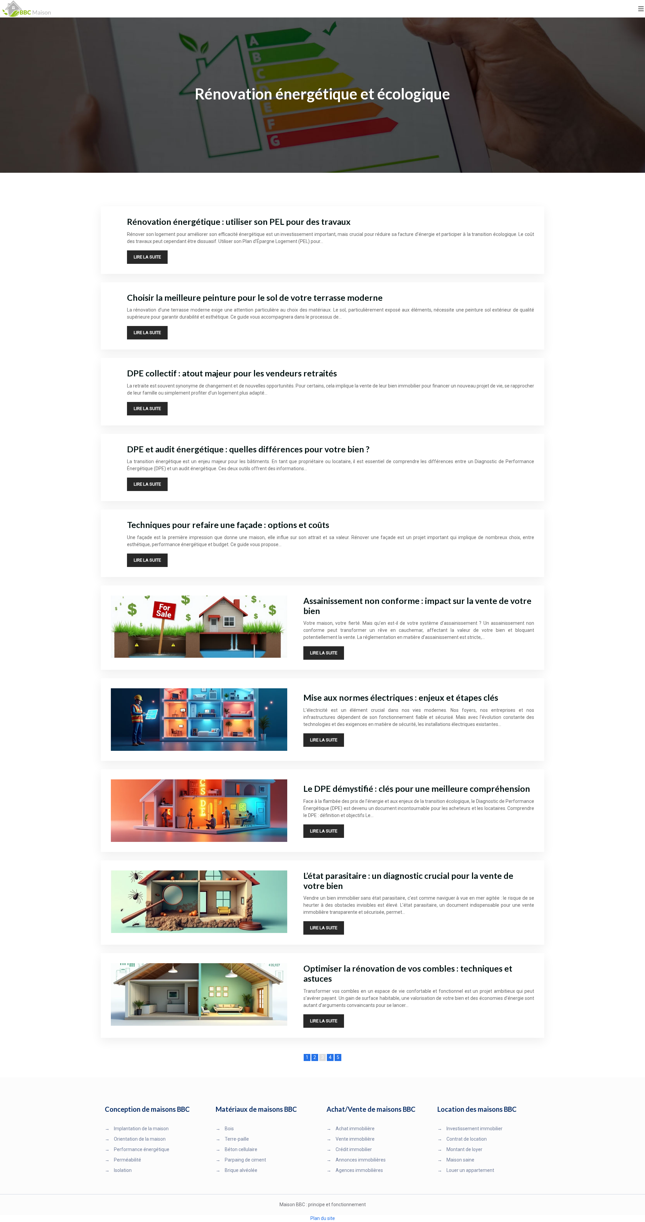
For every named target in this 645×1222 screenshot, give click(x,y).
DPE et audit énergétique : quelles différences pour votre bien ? (248, 449)
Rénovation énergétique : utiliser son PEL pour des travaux (239, 221)
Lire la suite (147, 256)
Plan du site (322, 1218)
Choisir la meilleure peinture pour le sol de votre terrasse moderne (255, 297)
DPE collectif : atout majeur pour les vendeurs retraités (232, 373)
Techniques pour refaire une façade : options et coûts (228, 525)
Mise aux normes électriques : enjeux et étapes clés (400, 697)
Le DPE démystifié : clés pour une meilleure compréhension (416, 788)
